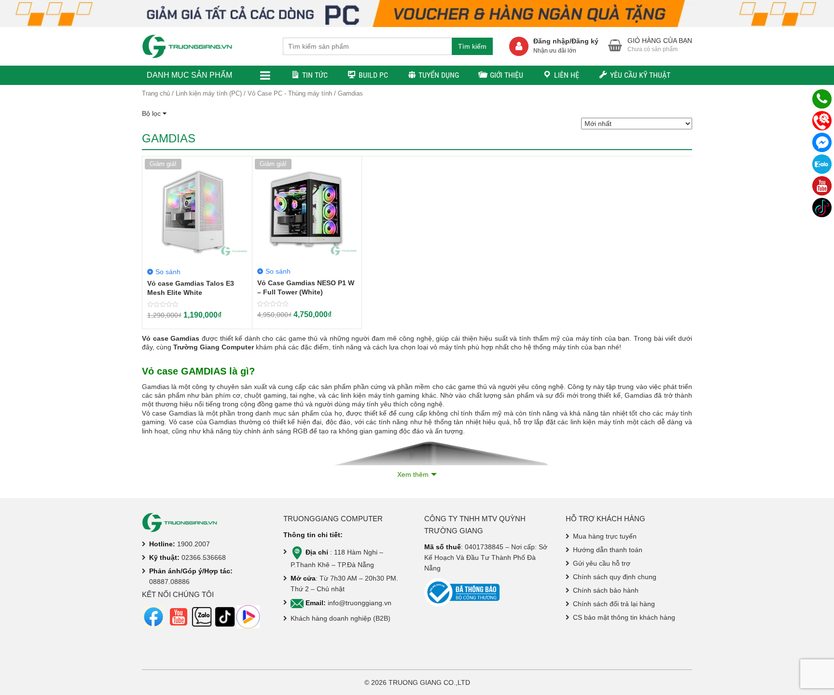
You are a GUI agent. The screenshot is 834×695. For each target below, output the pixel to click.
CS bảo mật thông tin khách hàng (624, 617)
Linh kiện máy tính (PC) (209, 93)
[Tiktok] (822, 207)
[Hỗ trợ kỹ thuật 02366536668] (822, 120)
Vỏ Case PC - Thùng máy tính (290, 93)
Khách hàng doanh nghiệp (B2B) (340, 618)
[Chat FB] (822, 142)
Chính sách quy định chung (614, 577)
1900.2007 (193, 544)
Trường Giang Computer (213, 347)
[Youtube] (822, 185)
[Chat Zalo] (822, 164)
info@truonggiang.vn (359, 603)
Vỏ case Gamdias (170, 338)
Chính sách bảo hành (606, 590)
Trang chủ (156, 93)
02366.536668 (203, 557)
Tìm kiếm (472, 46)
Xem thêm (413, 474)
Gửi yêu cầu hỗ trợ (601, 563)
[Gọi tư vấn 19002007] (822, 99)
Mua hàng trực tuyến (605, 536)
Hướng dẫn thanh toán (607, 550)
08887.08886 (169, 581)
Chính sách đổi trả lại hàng (614, 604)
